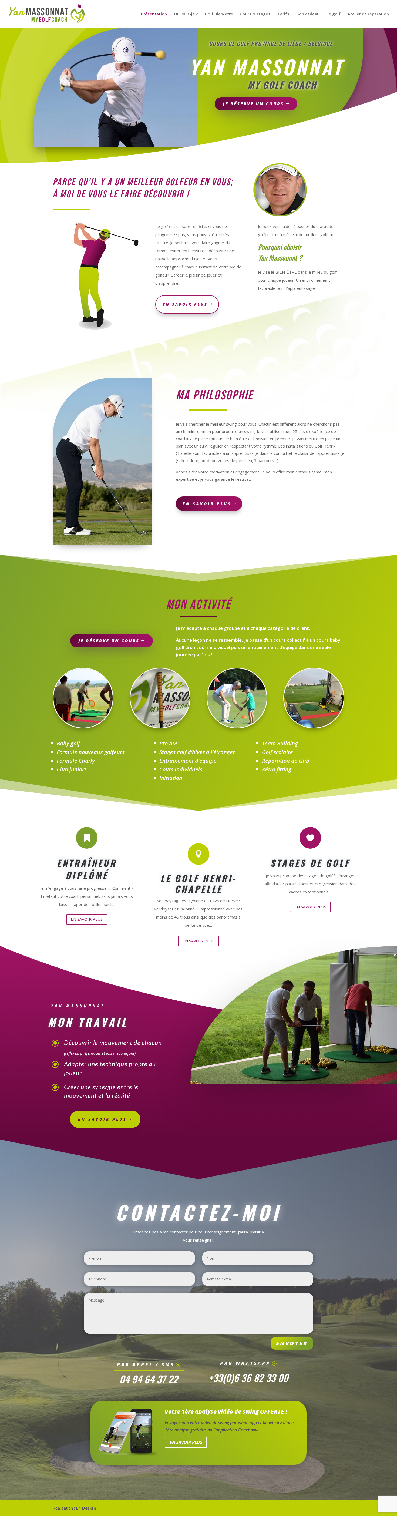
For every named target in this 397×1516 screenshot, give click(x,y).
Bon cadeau (307, 14)
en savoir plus (185, 304)
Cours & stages (255, 14)
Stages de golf (310, 862)
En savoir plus (207, 503)
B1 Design (86, 1508)
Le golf (334, 14)
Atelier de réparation (368, 14)
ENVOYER (292, 1343)
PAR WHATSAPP (245, 1363)
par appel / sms (145, 1365)
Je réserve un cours (253, 104)
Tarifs (283, 14)
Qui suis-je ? (186, 14)
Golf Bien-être (219, 14)
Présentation (154, 14)
